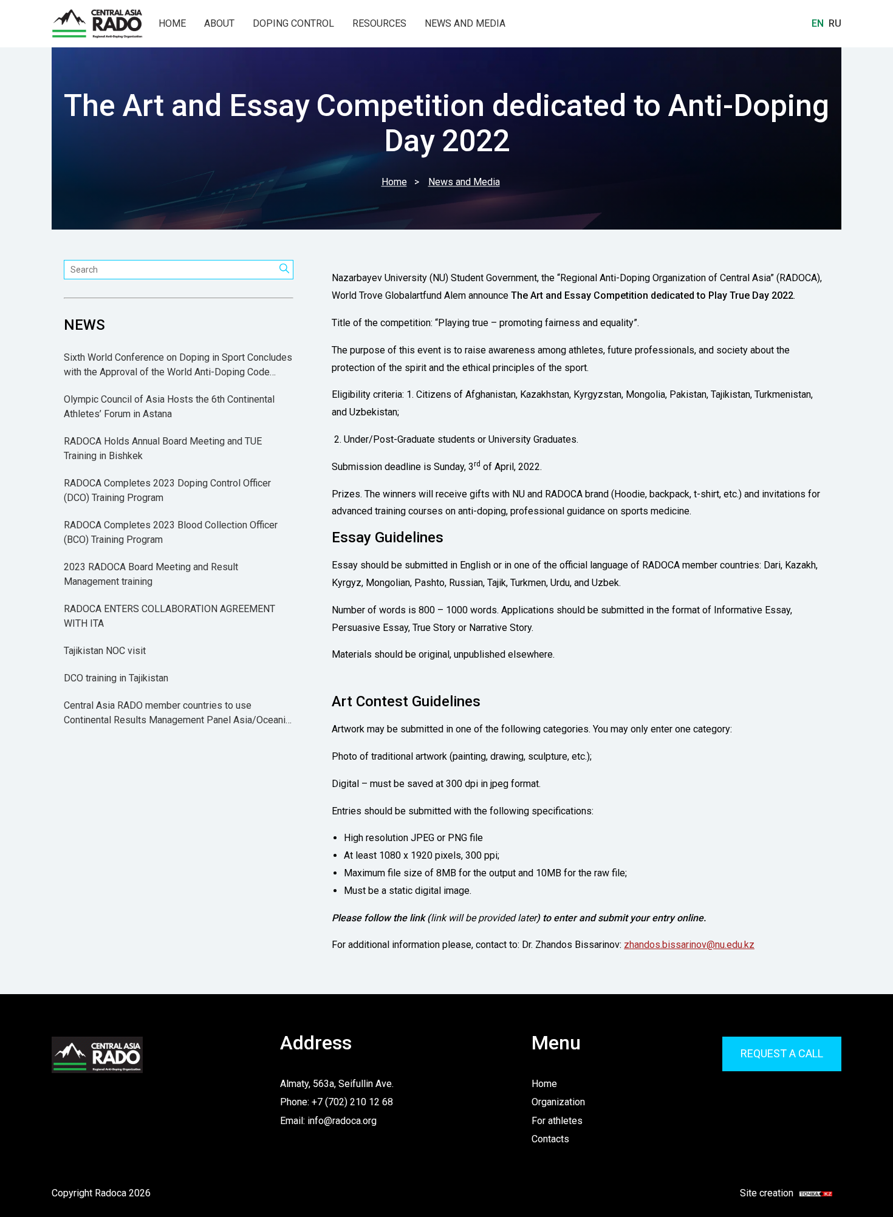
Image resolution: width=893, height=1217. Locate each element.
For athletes (557, 1121)
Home (172, 23)
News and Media (465, 23)
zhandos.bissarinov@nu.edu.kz (689, 944)
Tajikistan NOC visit (105, 651)
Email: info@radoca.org (328, 1121)
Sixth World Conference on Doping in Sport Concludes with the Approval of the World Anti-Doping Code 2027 (178, 366)
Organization (558, 1102)
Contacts (550, 1139)
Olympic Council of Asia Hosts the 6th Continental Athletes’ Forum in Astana (169, 407)
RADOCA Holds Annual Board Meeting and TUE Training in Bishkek (163, 449)
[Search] (284, 269)
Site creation (779, 1193)
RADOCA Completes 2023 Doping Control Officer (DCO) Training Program (167, 491)
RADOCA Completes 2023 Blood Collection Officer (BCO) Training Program (171, 533)
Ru (835, 23)
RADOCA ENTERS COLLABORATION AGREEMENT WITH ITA (169, 617)
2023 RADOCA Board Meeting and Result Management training (151, 575)
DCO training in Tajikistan (116, 678)
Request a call (782, 1053)
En (818, 23)
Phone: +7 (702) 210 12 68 (336, 1102)
